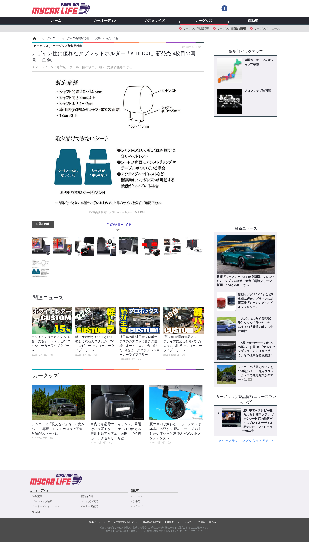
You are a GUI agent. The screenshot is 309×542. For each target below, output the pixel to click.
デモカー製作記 (89, 506)
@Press (213, 522)
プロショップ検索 (42, 501)
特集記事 (37, 496)
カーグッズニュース (267, 28)
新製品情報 (86, 496)
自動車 (253, 20)
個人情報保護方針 (152, 522)
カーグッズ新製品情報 (231, 28)
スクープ (138, 506)
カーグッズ (203, 20)
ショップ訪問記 (89, 501)
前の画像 (44, 223)
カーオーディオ (105, 20)
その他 (36, 511)
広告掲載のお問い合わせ (126, 522)
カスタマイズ (155, 20)
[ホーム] (34, 38)
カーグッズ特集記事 (195, 28)
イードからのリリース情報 (191, 522)
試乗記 (136, 501)
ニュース (138, 496)
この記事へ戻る (119, 226)
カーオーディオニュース (46, 506)
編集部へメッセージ (99, 522)
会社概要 (169, 522)
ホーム (56, 20)
